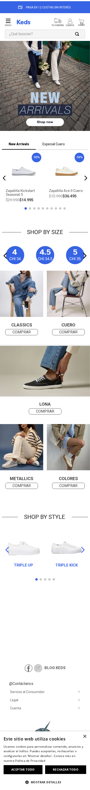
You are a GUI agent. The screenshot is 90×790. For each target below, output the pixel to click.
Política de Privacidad (30, 761)
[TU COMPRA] (58, 22)
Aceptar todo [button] (23, 770)
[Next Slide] (84, 255)
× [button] (84, 736)
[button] (45, 86)
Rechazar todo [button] (65, 770)
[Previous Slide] (5, 255)
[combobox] (45, 34)
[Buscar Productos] (78, 34)
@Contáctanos (21, 683)
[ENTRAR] (70, 22)
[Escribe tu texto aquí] (68, 447)
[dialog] (45, 760)
